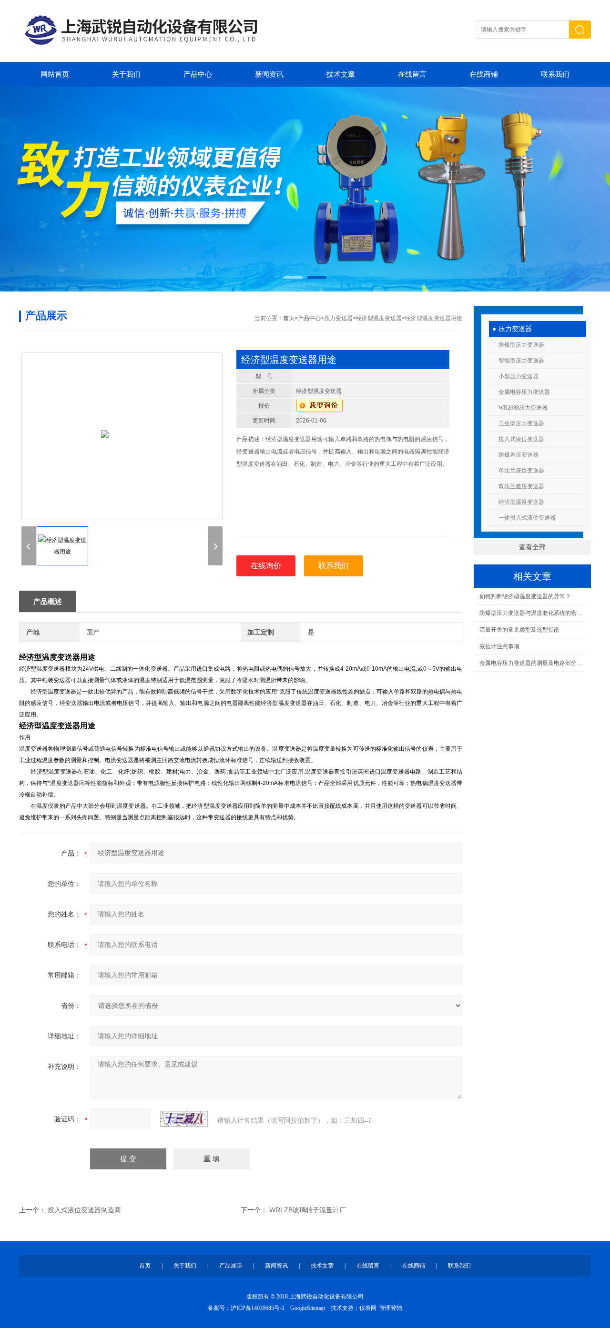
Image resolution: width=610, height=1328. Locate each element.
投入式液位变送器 (521, 439)
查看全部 (532, 547)
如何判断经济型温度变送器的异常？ (525, 596)
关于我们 (126, 74)
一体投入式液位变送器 (527, 517)
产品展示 (230, 1265)
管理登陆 (390, 1308)
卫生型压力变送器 (521, 423)
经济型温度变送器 (521, 502)
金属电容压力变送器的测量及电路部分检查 (532, 663)
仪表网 (367, 1308)
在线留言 (412, 74)
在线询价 (266, 566)
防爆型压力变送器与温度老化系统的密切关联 (532, 613)
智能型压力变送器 (521, 360)
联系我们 (555, 74)
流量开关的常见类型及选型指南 (519, 629)
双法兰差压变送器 (521, 486)
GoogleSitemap (307, 1308)
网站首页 (55, 74)
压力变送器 (515, 328)
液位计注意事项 (499, 646)
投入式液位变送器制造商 (84, 1210)
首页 (289, 318)
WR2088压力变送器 (523, 407)
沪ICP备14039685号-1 (258, 1308)
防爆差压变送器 (518, 455)
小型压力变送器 (518, 376)
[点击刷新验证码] (184, 1119)
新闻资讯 (269, 74)
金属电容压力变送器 (524, 392)
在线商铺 (483, 74)
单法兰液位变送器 (521, 470)
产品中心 (197, 74)
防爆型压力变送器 (521, 345)
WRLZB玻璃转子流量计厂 (307, 1210)
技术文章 (340, 74)
